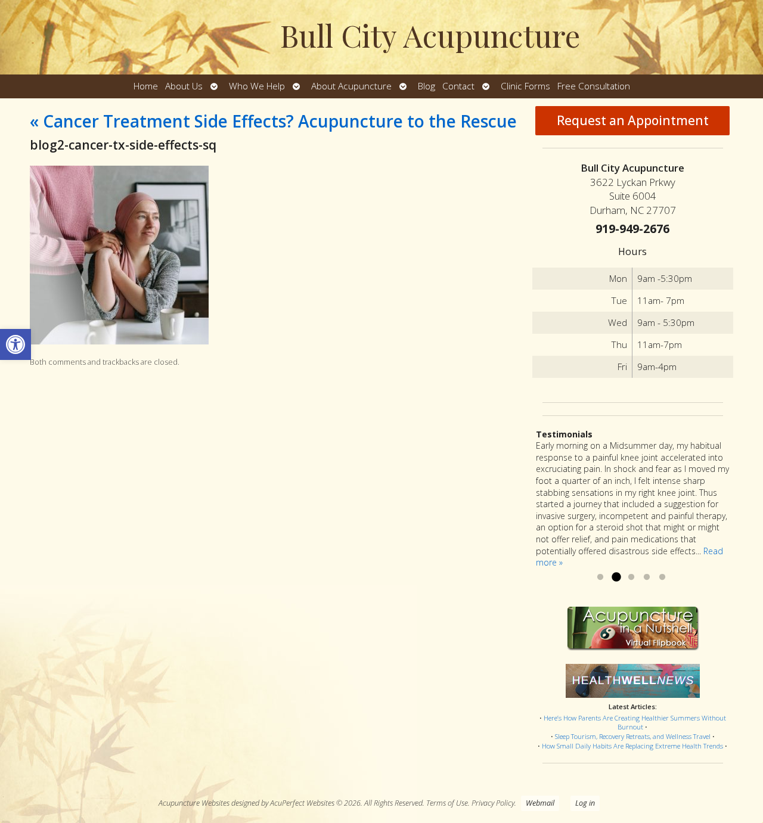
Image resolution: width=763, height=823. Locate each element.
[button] (15, 344)
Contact (458, 86)
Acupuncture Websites (194, 803)
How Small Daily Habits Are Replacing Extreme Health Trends (632, 745)
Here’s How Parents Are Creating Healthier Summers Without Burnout (635, 722)
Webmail (540, 803)
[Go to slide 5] (662, 577)
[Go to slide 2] (616, 577)
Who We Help (257, 86)
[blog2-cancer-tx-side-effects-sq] (119, 341)
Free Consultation (593, 86)
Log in (585, 803)
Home (146, 86)
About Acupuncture (351, 86)
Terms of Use (447, 803)
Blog (426, 86)
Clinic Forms (525, 86)
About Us (184, 86)
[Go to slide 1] (600, 577)
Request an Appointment (633, 120)
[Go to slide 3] (631, 577)
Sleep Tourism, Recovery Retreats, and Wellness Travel (633, 736)
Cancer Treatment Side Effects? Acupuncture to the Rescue (273, 121)
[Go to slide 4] (647, 577)
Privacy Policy (493, 803)
